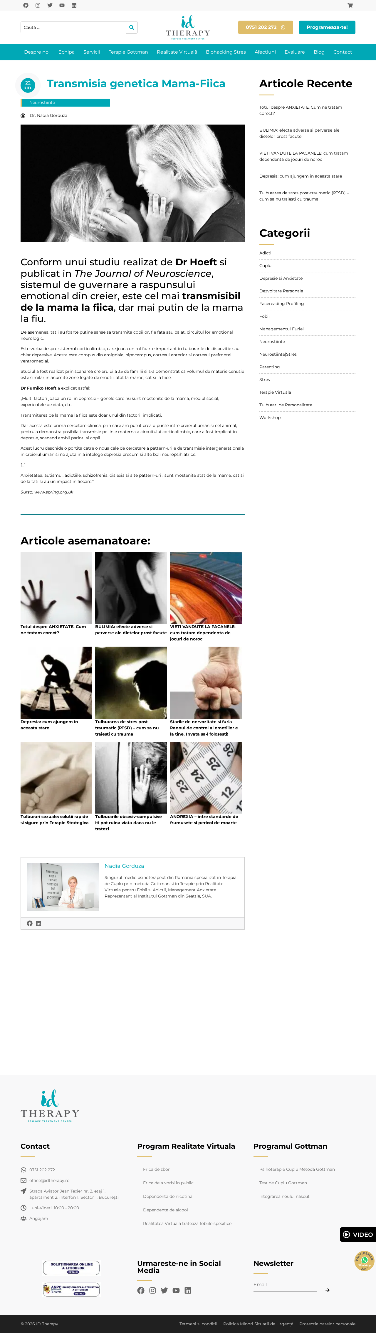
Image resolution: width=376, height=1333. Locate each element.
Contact (342, 52)
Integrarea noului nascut (284, 1196)
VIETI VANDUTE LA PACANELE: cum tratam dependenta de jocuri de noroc (203, 633)
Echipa (66, 52)
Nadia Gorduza (124, 866)
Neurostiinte (42, 102)
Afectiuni (265, 52)
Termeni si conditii (198, 1324)
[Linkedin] (74, 5)
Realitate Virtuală (177, 52)
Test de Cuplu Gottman (283, 1182)
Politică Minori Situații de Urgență (258, 1324)
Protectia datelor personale (327, 1324)
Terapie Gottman (128, 52)
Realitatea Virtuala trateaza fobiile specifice (187, 1223)
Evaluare (295, 52)
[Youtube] (62, 5)
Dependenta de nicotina (167, 1196)
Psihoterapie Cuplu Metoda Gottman (297, 1169)
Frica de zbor (156, 1169)
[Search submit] (132, 27)
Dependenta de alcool (165, 1210)
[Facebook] (26, 5)
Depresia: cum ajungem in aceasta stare (300, 176)
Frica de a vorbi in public (168, 1182)
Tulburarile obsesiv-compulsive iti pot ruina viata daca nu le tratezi (128, 823)
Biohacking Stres (226, 52)
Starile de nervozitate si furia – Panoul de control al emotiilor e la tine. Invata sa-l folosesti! (204, 728)
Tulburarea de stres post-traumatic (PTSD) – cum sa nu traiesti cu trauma (127, 728)
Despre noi (37, 52)
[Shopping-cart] (350, 5)
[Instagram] (38, 5)
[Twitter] (50, 5)
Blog (319, 52)
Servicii (91, 52)
